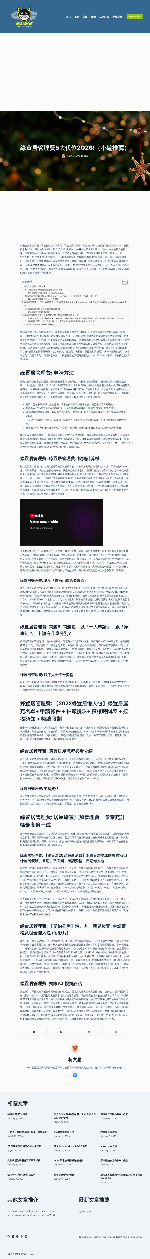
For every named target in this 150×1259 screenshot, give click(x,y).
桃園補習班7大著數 (17, 1114)
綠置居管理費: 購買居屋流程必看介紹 (44, 309)
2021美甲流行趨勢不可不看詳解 (24, 1146)
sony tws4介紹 (108, 1146)
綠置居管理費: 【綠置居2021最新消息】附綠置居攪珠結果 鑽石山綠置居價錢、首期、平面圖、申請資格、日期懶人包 (78, 318)
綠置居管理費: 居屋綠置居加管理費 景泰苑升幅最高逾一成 (51, 315)
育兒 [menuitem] (68, 16)
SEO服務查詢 (134, 16)
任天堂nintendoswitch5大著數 (70, 1146)
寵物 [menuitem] (93, 16)
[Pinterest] (89, 1032)
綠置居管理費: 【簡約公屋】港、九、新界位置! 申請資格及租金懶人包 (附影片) (61, 321)
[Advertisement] (75, 71)
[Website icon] (75, 1075)
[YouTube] (26, 1236)
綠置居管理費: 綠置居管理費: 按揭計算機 (45, 289)
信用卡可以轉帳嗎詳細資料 (21, 1174)
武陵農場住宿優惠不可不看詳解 (23, 1160)
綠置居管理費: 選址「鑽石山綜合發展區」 (48, 293)
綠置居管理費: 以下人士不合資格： (45, 299)
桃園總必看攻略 (108, 1131)
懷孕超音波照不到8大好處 (114, 1114)
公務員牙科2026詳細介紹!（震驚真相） (28, 1131)
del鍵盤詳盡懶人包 (64, 1131)
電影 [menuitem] (76, 16)
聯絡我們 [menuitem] (117, 16)
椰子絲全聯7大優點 (64, 1174)
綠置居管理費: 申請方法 (34, 286)
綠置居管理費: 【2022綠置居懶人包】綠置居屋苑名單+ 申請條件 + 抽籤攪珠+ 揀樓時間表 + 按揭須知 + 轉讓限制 (75, 304)
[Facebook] (34, 1032)
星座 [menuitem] (85, 16)
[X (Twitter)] (61, 1032)
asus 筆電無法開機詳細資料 (68, 1160)
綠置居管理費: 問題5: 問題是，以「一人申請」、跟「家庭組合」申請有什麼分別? (62, 296)
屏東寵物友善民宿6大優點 (114, 1160)
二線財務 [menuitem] (104, 16)
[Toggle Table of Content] (123, 282)
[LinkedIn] (116, 1032)
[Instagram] (17, 1236)
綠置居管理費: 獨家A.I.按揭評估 (42, 324)
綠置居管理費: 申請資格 (41, 312)
